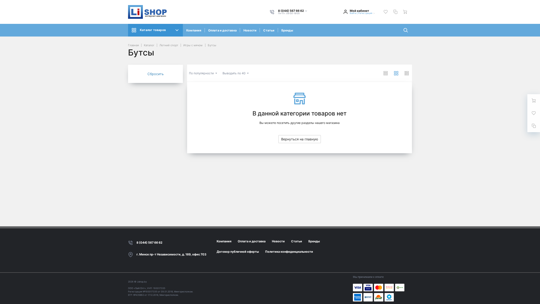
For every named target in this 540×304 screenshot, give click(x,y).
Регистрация (365, 13)
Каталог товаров (153, 30)
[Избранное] (385, 12)
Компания (193, 30)
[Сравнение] (395, 12)
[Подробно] (406, 73)
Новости (249, 30)
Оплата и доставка (222, 30)
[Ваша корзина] (405, 12)
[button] (293, 10)
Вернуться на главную (299, 139)
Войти (353, 13)
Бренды (287, 30)
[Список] (385, 73)
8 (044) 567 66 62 (149, 242)
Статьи (268, 30)
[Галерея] (396, 73)
